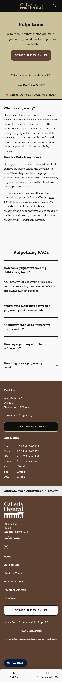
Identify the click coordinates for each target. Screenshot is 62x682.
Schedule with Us (31, 55)
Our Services (11, 564)
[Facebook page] (6, 547)
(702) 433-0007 (36, 85)
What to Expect (13, 581)
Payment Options (15, 589)
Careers (41, 639)
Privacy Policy (11, 639)
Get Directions (31, 426)
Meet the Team (13, 573)
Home (7, 556)
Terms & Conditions (28, 639)
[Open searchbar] (54, 6)
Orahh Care (52, 639)
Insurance (10, 598)
